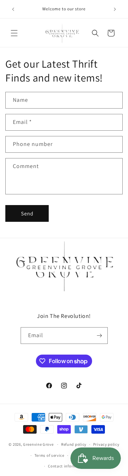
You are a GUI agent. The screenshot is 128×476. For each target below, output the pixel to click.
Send (27, 213)
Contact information (67, 466)
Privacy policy (106, 444)
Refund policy (73, 444)
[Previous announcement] (13, 9)
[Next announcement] (115, 9)
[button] (14, 33)
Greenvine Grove (38, 444)
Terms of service (49, 455)
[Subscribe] (99, 335)
